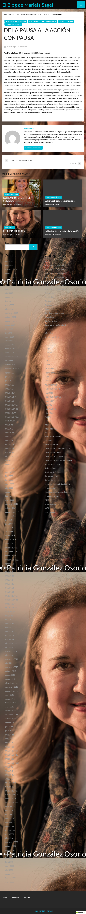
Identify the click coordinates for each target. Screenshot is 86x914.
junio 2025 (9, 285)
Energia (48, 349)
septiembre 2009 (11, 802)
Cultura (47, 309)
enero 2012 (9, 707)
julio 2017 (9, 615)
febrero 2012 (10, 703)
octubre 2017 (10, 603)
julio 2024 (9, 329)
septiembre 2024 (11, 321)
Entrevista (49, 353)
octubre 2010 (10, 758)
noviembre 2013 (11, 667)
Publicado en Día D (52, 444)
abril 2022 (9, 436)
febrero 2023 (10, 396)
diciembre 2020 (11, 456)
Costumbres (49, 305)
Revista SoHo (50, 480)
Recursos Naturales (52, 464)
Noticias (48, 416)
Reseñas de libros (51, 476)
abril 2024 (9, 341)
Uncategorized (50, 504)
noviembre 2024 (11, 313)
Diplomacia (9, 227)
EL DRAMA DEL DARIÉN (14, 231)
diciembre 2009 (11, 790)
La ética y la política (52, 388)
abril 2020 (9, 488)
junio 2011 (9, 730)
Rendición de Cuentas (53, 472)
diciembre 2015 (11, 647)
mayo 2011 (9, 735)
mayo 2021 (9, 448)
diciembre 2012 (11, 683)
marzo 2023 (10, 392)
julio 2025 (9, 281)
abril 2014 (9, 663)
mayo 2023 (9, 384)
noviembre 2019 (11, 504)
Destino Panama (51, 321)
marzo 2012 (10, 699)
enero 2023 (9, 400)
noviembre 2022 (11, 408)
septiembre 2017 (11, 607)
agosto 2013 (10, 675)
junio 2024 (9, 333)
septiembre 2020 (11, 468)
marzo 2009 (10, 826)
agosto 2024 (10, 325)
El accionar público (49, 21)
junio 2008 (9, 862)
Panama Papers (51, 428)
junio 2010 (9, 770)
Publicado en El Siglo (13, 24)
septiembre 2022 (11, 416)
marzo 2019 (10, 536)
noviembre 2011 (11, 715)
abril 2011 (9, 739)
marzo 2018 (10, 583)
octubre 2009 (10, 798)
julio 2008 (9, 858)
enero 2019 (9, 544)
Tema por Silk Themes (43, 911)
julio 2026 (9, 261)
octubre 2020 (10, 464)
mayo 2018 (9, 575)
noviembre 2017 (11, 599)
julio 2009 (9, 810)
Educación (49, 333)
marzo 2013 (10, 679)
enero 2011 (9, 746)
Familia (47, 361)
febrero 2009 (10, 830)
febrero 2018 (10, 587)
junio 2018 (9, 571)
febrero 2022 (10, 444)
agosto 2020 (10, 472)
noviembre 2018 (11, 552)
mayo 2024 (9, 337)
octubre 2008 (10, 846)
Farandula (48, 365)
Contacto (26, 898)
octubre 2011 (10, 719)
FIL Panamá (49, 368)
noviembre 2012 (11, 687)
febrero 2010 (10, 782)
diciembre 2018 (11, 548)
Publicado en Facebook (54, 456)
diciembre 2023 (11, 357)
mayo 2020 (9, 484)
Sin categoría (50, 488)
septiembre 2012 (11, 691)
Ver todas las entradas (33, 148)
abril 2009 (9, 822)
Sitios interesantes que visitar (56, 492)
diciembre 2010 (11, 750)
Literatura (48, 404)
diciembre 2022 (11, 404)
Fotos (47, 377)
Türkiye (48, 500)
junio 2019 (9, 524)
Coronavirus (33, 21)
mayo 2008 (9, 866)
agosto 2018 (10, 564)
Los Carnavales (50, 408)
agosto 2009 (10, 806)
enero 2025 (9, 305)
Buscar (7, 243)
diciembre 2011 (11, 711)
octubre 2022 (10, 412)
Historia (48, 380)
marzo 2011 (10, 742)
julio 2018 (9, 567)
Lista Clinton (49, 400)
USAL (47, 508)
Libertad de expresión (53, 396)
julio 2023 (9, 377)
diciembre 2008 (11, 838)
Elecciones (49, 345)
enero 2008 (9, 882)
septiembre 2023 (11, 368)
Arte (46, 261)
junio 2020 (9, 480)
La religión (49, 392)
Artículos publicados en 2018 (56, 281)
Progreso (48, 440)
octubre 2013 (10, 671)
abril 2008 (9, 870)
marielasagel (12, 47)
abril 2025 (9, 293)
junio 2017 (9, 619)
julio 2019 (9, 520)
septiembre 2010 (11, 762)
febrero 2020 (10, 496)
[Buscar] (33, 247)
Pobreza (48, 432)
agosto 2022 (10, 420)
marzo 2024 (10, 345)
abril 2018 (9, 579)
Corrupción (49, 301)
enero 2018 (9, 591)
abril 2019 (9, 532)
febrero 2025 (10, 301)
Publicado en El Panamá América (57, 448)
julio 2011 (9, 727)
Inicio (5, 898)
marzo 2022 (10, 440)
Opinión (61, 21)
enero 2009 (9, 834)
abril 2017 (9, 627)
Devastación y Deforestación (56, 325)
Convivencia (49, 293)
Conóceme (15, 898)
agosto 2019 (10, 516)
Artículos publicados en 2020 (27, 14)
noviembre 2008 (11, 842)
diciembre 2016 (11, 643)
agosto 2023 (10, 373)
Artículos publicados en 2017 (56, 277)
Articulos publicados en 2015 (56, 269)
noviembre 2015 (11, 651)
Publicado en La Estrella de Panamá (58, 460)
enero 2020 (9, 500)
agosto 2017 (10, 611)
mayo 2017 (9, 623)
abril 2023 (9, 388)
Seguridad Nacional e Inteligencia (57, 484)
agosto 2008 (10, 854)
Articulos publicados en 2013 (56, 265)
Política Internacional (53, 436)
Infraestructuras (11, 194)
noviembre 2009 (11, 794)
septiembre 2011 (11, 723)
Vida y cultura (50, 512)
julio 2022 (9, 424)
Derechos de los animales (54, 313)
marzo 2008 (10, 874)
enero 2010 (9, 786)
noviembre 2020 (11, 460)
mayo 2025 (9, 289)
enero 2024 (9, 353)
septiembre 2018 (11, 559)
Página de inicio (9, 14)
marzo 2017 (10, 631)
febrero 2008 (10, 878)
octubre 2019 (10, 508)
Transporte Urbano (52, 496)
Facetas (48, 357)
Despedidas (49, 317)
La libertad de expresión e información (62, 231)
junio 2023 (9, 380)
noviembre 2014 (11, 659)
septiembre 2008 (11, 850)
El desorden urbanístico (54, 341)
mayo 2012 (9, 695)
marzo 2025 (10, 297)
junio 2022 (9, 428)
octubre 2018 (10, 555)
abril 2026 (9, 265)
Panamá (70, 21)
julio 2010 (9, 766)
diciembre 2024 (11, 309)
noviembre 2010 (11, 754)
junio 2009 (9, 814)
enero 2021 (9, 452)
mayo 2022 (9, 432)
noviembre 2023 (11, 361)
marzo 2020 (10, 492)
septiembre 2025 (11, 277)
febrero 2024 (10, 349)
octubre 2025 (10, 273)
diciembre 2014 (11, 655)
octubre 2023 (10, 365)
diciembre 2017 (11, 595)
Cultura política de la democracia (60, 201)
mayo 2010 (9, 774)
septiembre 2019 (11, 512)
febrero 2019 (10, 540)
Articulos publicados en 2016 (56, 273)
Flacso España (50, 373)
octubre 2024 (10, 317)
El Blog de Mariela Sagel (27, 5)
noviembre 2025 (11, 269)
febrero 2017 (10, 635)
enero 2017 (9, 639)
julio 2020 (9, 476)
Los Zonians (49, 412)
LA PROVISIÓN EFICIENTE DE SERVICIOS (16, 199)
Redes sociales (50, 468)
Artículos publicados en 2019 (56, 285)
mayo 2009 (9, 818)
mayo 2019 (9, 528)
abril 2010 (9, 778)
